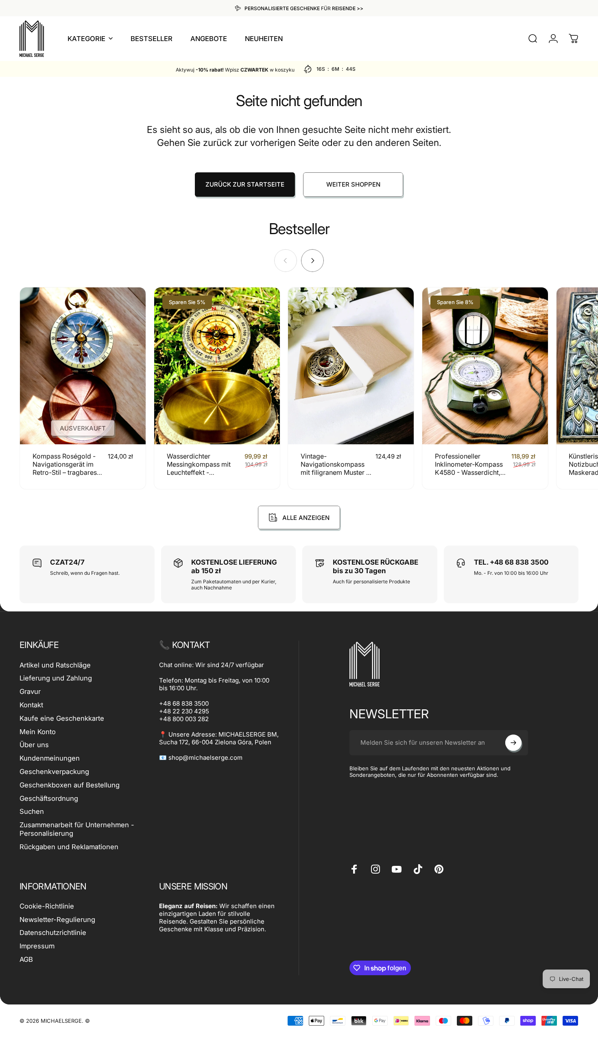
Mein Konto (38, 732)
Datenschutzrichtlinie (53, 932)
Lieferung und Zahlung (56, 678)
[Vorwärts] (312, 260)
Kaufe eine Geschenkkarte (62, 718)
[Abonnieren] (513, 743)
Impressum (37, 946)
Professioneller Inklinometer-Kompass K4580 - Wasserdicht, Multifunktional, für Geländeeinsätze (469, 472)
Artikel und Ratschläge (55, 665)
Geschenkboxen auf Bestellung (70, 785)
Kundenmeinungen (50, 758)
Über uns (34, 745)
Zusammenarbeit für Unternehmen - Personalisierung (77, 829)
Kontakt (31, 705)
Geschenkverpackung (54, 771)
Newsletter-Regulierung (57, 919)
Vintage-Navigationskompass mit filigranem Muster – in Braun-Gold (335, 468)
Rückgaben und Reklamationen (69, 847)
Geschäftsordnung (49, 798)
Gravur (30, 691)
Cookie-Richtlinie (47, 906)
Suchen (32, 811)
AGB (26, 959)
